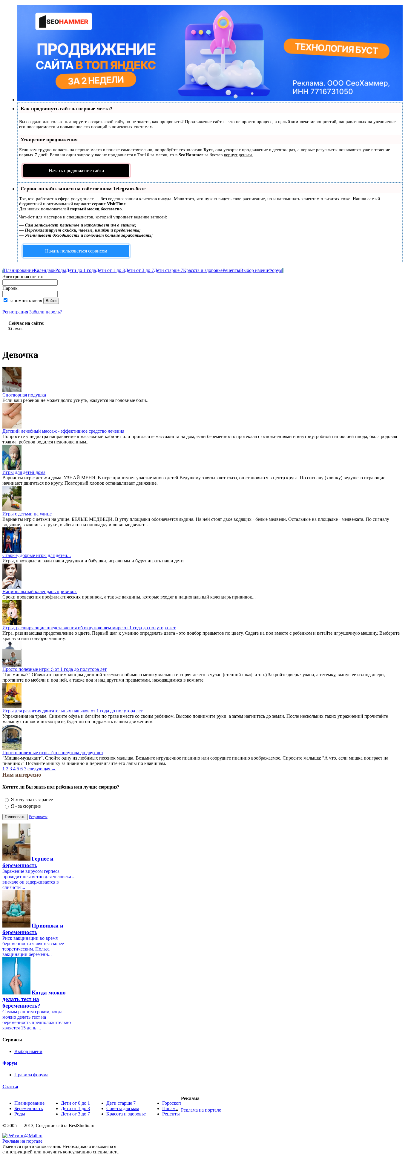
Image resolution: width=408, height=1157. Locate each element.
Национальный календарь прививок (39, 591)
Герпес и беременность (27, 861)
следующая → (41, 768)
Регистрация (15, 311)
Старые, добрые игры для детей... (36, 555)
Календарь (44, 270)
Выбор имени (254, 270)
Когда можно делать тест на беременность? (34, 999)
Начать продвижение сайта (76, 170)
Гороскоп (171, 1103)
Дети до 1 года (81, 270)
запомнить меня (26, 300)
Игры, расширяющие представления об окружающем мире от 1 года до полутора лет (89, 627)
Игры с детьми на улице (27, 513)
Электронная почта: (22, 276)
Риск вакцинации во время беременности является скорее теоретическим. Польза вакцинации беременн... (33, 946)
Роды (60, 270)
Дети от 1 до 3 (110, 270)
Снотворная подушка (24, 394)
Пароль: (10, 288)
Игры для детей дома (23, 472)
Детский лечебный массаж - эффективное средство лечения (63, 431)
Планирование (19, 270)
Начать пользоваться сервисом (76, 250)
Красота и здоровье (203, 270)
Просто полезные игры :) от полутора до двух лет (52, 752)
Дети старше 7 (168, 270)
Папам (169, 1108)
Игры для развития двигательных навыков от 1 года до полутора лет (72, 710)
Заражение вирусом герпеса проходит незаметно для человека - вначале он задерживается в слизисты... (38, 879)
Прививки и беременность (32, 928)
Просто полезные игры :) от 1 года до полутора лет (54, 669)
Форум (275, 270)
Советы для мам (122, 1108)
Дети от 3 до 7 (139, 270)
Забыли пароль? (45, 311)
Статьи (10, 1086)
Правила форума (31, 1074)
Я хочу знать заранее (32, 799)
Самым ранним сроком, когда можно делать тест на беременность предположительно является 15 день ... (36, 1019)
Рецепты (231, 270)
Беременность (28, 1108)
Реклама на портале (201, 1109)
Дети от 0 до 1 (75, 1103)
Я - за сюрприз (26, 806)
